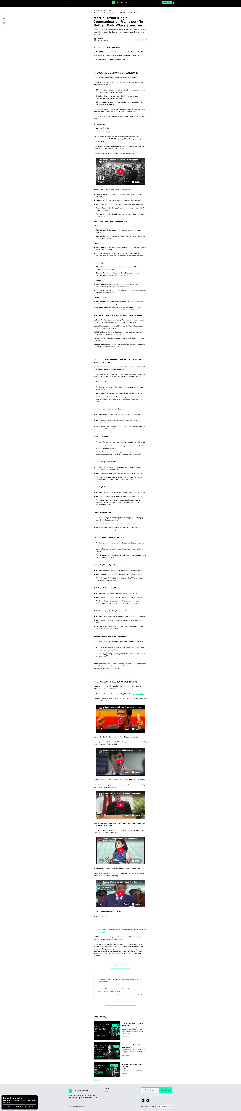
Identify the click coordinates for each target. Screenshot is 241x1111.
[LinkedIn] (143, 1100)
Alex (103, 932)
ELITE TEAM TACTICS (99, 10)
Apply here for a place (120, 965)
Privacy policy (13, 1100)
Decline (30, 1106)
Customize (19, 1106)
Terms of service (147, 1096)
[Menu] (67, 2)
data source (116, 92)
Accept (8, 1106)
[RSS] (148, 1100)
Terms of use (25, 1100)
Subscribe (166, 2)
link (103, 939)
